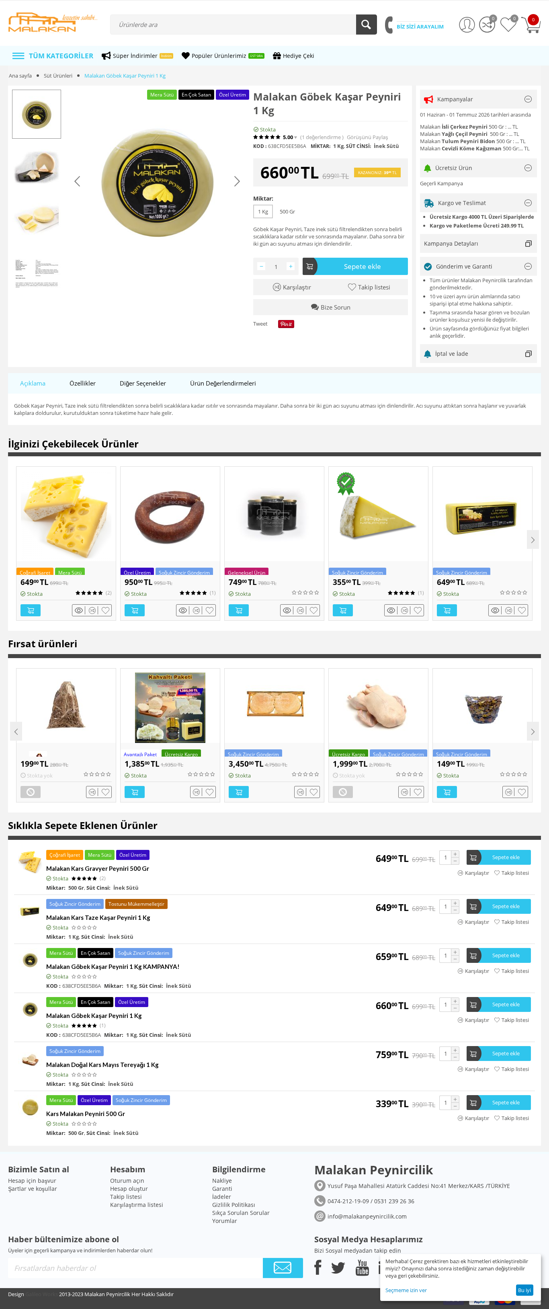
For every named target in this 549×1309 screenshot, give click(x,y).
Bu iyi (524, 1290)
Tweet (260, 324)
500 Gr (287, 211)
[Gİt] (283, 1268)
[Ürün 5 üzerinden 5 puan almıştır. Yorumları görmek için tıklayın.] (267, 137)
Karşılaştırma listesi (136, 1204)
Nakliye (222, 1180)
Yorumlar (224, 1221)
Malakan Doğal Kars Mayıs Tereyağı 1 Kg (102, 1064)
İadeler (221, 1196)
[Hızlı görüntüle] (80, 610)
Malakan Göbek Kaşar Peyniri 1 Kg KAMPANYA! (113, 966)
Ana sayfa (20, 75)
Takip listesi (126, 1196)
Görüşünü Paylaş (367, 137)
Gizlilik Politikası (233, 1204)
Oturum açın (127, 1180)
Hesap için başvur (32, 1180)
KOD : (259, 146)
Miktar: (263, 198)
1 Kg (263, 211)
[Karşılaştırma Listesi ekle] (93, 610)
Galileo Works (41, 1294)
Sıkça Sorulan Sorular (241, 1213)
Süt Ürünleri (58, 75)
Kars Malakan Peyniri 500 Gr (85, 1113)
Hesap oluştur (129, 1188)
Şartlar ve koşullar (32, 1188)
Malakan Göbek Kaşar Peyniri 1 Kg (94, 1015)
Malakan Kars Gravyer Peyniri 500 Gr (97, 868)
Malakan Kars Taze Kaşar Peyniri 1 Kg (98, 917)
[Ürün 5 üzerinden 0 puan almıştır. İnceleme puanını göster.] (306, 592)
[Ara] (366, 24)
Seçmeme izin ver (406, 1290)
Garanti (222, 1188)
